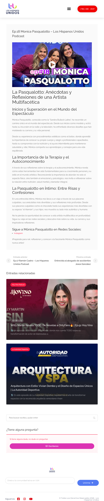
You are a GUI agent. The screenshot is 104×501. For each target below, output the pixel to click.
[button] (69, 9)
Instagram (18, 233)
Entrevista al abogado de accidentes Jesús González (73, 260)
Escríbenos (53, 446)
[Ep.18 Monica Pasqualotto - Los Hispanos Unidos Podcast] (52, 64)
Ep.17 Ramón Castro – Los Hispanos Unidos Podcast (31, 260)
